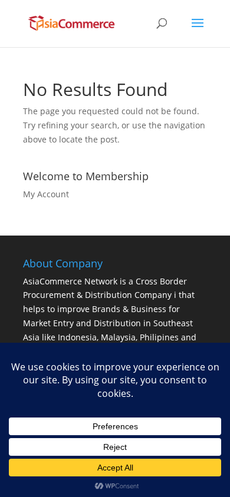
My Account (46, 194)
